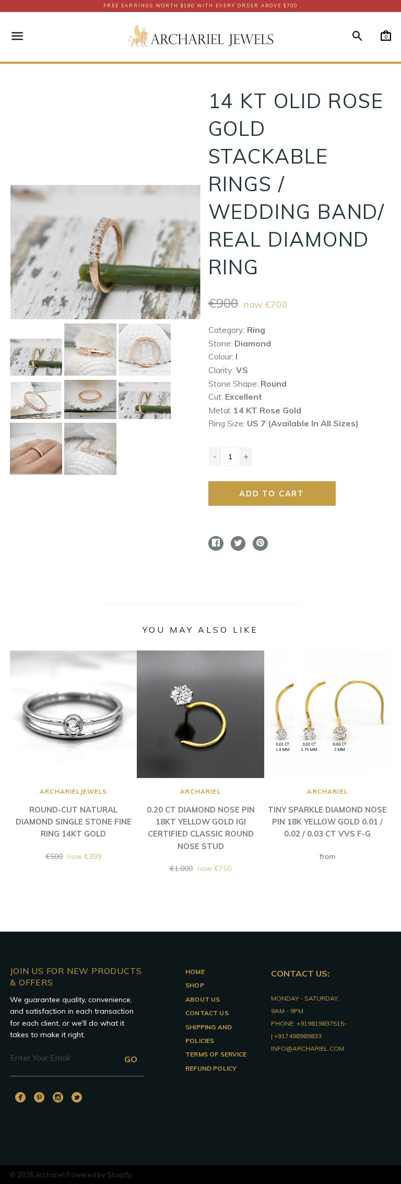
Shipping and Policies (208, 1033)
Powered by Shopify (99, 1174)
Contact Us (207, 1013)
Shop (194, 985)
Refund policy (211, 1068)
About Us (202, 999)
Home (195, 972)
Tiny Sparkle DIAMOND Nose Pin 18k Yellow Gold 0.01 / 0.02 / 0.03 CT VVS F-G (327, 813)
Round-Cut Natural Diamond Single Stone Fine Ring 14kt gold (74, 813)
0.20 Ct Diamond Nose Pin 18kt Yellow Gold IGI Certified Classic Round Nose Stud (201, 819)
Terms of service (216, 1054)
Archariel (50, 1174)
